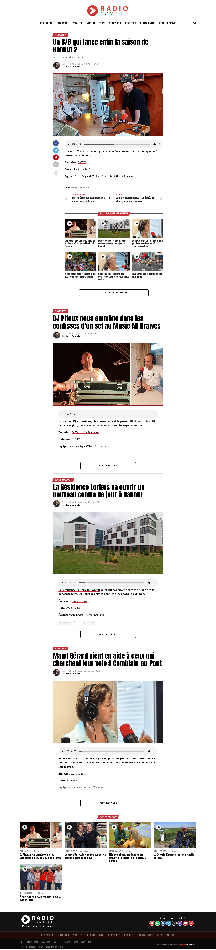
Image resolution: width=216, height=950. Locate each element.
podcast (85, 187)
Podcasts (77, 22)
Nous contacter (147, 22)
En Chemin (78, 773)
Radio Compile (73, 66)
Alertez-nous (115, 22)
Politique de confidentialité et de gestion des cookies (68, 941)
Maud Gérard (66, 758)
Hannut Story (79, 601)
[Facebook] (163, 923)
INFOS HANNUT (62, 22)
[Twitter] (168, 923)
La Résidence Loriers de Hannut (79, 590)
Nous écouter (46, 22)
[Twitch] (179, 923)
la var (75, 187)
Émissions (90, 22)
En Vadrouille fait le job (85, 432)
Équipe (102, 22)
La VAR (82, 162)
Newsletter (130, 22)
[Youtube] (185, 923)
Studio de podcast (167, 22)
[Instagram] (174, 923)
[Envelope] (151, 923)
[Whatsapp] (157, 923)
